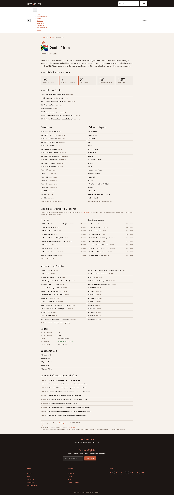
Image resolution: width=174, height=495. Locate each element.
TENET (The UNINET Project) (100, 238)
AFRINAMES (92, 191)
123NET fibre (45, 274)
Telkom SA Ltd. (48, 234)
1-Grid (90, 146)
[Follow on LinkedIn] (121, 472)
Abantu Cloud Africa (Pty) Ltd (51, 277)
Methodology (85, 212)
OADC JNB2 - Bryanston (49, 159)
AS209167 (91, 295)
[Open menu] (29, 20)
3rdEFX (90, 163)
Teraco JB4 (44, 184)
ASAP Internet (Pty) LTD (49, 302)
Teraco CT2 (45, 173)
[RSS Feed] (138, 472)
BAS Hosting (92, 139)
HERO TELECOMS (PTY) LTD (100, 248)
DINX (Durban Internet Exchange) (52, 98)
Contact (144, 20)
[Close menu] (35, 9)
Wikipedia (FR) (45, 362)
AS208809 (91, 291)
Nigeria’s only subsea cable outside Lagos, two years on (67, 415)
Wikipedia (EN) (45, 358)
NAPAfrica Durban (46, 108)
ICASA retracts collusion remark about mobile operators (68, 384)
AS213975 (91, 309)
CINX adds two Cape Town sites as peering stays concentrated (70, 411)
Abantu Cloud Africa (95, 170)
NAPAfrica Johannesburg (49, 112)
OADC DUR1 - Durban (48, 146)
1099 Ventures (93, 149)
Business (29, 473)
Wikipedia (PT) (45, 365)
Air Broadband (93, 198)
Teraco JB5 (44, 187)
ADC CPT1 (44, 191)
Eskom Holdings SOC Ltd (99, 252)
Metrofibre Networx (49, 252)
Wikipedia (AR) (45, 369)
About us (71, 473)
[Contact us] (143, 472)
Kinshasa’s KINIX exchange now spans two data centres (67, 388)
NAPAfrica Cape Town (48, 105)
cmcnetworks (47, 248)
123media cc (92, 152)
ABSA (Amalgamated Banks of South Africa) (55, 281)
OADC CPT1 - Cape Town (49, 135)
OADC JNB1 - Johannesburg (50, 156)
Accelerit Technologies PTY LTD (51, 288)
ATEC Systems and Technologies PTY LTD (54, 305)
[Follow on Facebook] (116, 472)
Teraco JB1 (44, 177)
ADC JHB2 (44, 198)
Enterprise (30, 476)
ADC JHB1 (44, 194)
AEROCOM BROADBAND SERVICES (52, 295)
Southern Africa (32, 485)
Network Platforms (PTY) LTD (53, 238)
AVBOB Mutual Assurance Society (99, 284)
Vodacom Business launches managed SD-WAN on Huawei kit (69, 407)
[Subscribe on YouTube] (132, 472)
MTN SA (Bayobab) (49, 231)
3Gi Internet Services (95, 159)
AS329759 (91, 277)
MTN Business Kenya (50, 255)
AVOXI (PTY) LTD (46, 312)
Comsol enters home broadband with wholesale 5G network (69, 392)
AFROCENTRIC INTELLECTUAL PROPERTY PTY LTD (104, 270)
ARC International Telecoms (97, 274)
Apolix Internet (93, 135)
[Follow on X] (111, 472)
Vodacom (46, 245)
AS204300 (92, 288)
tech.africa (44, 37)
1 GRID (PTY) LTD (46, 270)
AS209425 (92, 298)
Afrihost (91, 187)
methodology (61, 423)
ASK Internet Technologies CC (98, 281)
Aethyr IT (91, 180)
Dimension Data (48, 227)
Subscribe (90, 458)
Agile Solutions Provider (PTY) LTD (54, 241)
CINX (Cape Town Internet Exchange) (53, 94)
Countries (52, 37)
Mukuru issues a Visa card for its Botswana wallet (65, 395)
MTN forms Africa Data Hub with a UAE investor (65, 380)
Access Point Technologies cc (51, 291)
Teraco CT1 (44, 170)
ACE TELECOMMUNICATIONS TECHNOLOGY (55, 319)
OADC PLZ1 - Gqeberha (48, 166)
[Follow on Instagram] (127, 472)
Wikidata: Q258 (46, 355)
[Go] (143, 3)
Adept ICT (91, 177)
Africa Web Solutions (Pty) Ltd (98, 184)
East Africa (30, 479)
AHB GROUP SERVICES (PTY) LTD (99, 194)
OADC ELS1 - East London (49, 152)
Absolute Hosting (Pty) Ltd (50, 284)
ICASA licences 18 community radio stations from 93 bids (68, 399)
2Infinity (91, 156)
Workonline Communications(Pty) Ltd (55, 224)
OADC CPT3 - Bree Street (49, 142)
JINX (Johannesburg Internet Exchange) (54, 101)
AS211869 (91, 305)
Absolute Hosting (94, 173)
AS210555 (91, 302)
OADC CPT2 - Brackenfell (49, 139)
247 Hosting (92, 132)
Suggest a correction (47, 425)
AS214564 (91, 316)
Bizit (89, 142)
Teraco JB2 (44, 180)
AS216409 (91, 319)
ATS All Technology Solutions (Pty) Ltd (53, 309)
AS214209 (91, 312)
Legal (69, 479)
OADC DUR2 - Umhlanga (49, 149)
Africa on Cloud (96, 227)
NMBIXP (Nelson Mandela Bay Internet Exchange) (57, 119)
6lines (90, 166)
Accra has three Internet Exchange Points (63, 403)
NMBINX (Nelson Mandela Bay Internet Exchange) (57, 115)
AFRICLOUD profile (74, 482)
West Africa (30, 482)
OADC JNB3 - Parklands (48, 163)
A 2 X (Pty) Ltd (46, 316)
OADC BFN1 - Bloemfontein (49, 132)
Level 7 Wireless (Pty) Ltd (99, 245)
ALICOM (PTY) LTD (47, 298)
